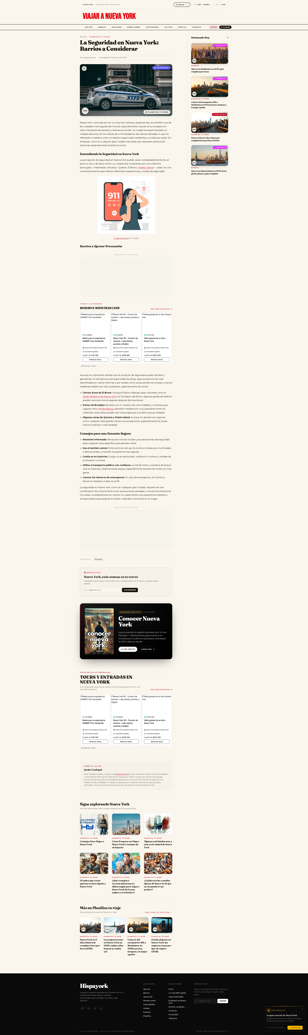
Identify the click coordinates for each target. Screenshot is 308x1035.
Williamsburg (105, 409)
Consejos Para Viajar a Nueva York (92, 843)
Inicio (83, 37)
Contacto (173, 1011)
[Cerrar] (302, 1009)
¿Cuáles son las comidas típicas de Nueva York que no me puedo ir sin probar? (157, 885)
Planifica (196, 27)
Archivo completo (177, 1007)
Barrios (102, 27)
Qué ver (88, 27)
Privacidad (173, 1014)
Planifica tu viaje (99, 37)
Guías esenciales (176, 997)
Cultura (168, 27)
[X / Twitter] (101, 1008)
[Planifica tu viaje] (84, 68)
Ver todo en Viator (160, 309)
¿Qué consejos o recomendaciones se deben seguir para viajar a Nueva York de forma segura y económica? (125, 886)
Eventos (182, 27)
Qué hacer (117, 27)
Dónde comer (133, 27)
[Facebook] (94, 1008)
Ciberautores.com (122, 774)
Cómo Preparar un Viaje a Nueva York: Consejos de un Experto (125, 844)
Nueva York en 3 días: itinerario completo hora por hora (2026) (90, 944)
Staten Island (146, 167)
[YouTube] (88, 1008)
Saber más (146, 649)
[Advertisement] (126, 277)
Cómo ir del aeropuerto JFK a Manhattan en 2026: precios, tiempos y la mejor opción (137, 947)
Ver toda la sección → (158, 912)
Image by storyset (121, 238)
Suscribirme (130, 590)
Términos (173, 1018)
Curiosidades (152, 27)
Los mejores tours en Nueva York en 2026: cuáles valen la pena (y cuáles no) (113, 945)
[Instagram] (82, 1008)
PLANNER (226, 27)
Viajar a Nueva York (109, 16)
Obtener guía (296, 1028)
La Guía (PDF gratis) (177, 993)
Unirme (222, 1001)
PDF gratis (129, 649)
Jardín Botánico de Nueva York (99, 396)
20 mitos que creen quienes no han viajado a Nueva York (93, 883)
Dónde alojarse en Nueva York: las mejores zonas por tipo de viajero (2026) (161, 945)
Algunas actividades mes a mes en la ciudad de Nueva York (158, 844)
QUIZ (215, 27)
